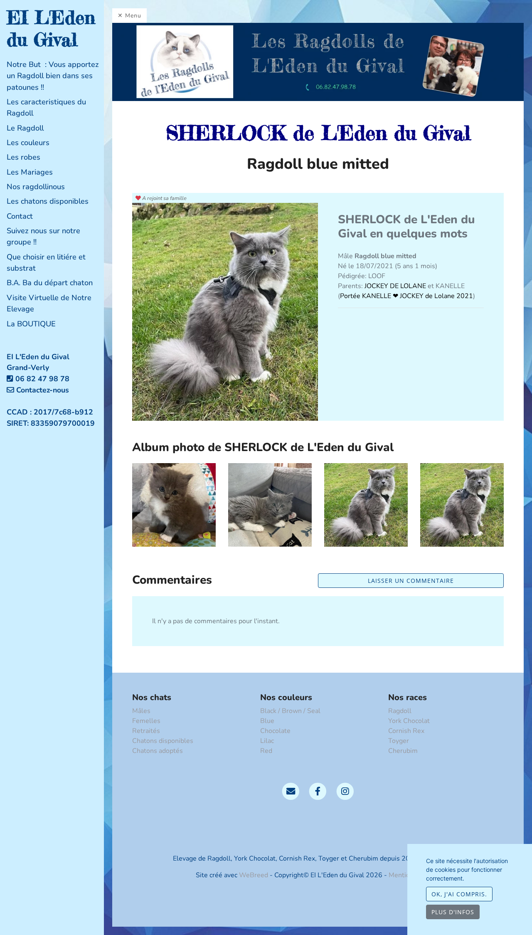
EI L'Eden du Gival (51, 28)
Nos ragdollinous (36, 187)
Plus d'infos (452, 912)
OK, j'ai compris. (459, 894)
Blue (267, 720)
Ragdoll (399, 710)
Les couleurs (28, 143)
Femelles (146, 720)
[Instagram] (345, 790)
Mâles (141, 710)
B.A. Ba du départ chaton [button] (50, 283)
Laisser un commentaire (411, 581)
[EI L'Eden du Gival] (318, 61)
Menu (133, 16)
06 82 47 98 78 (42, 379)
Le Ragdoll (25, 128)
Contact (20, 216)
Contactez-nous (41, 390)
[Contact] (291, 790)
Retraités (146, 730)
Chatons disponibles (162, 740)
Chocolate (275, 730)
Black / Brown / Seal (290, 710)
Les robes (23, 157)
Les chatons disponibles (48, 201)
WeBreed (253, 875)
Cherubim (403, 750)
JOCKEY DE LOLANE (396, 286)
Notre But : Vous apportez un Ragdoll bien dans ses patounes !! (53, 75)
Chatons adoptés (157, 750)
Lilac (267, 740)
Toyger (398, 740)
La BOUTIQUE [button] (31, 324)
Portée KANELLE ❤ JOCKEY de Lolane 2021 (406, 296)
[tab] (55, 76)
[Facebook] (318, 790)
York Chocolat (409, 720)
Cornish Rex (406, 730)
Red (266, 750)
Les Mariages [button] (30, 172)
